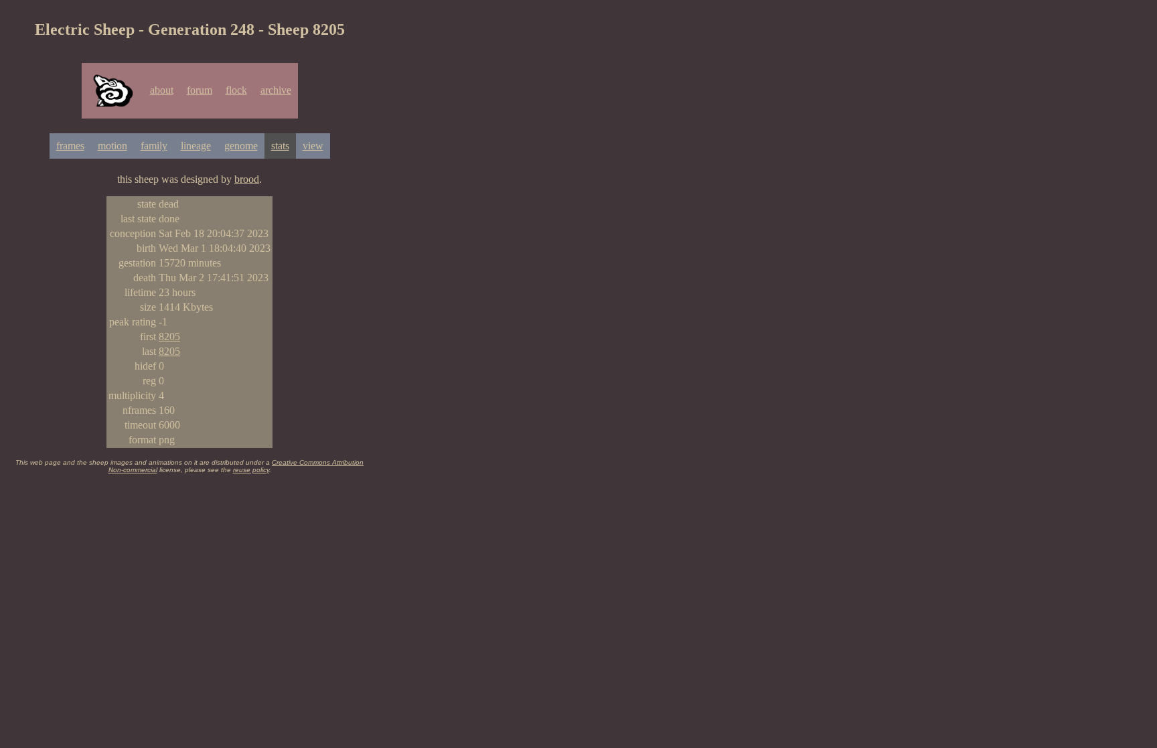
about (161, 90)
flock (236, 90)
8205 (169, 336)
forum (199, 90)
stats (280, 145)
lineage (196, 145)
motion (112, 145)
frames (70, 145)
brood (246, 179)
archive (275, 90)
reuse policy (251, 469)
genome (241, 145)
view (313, 145)
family (154, 145)
